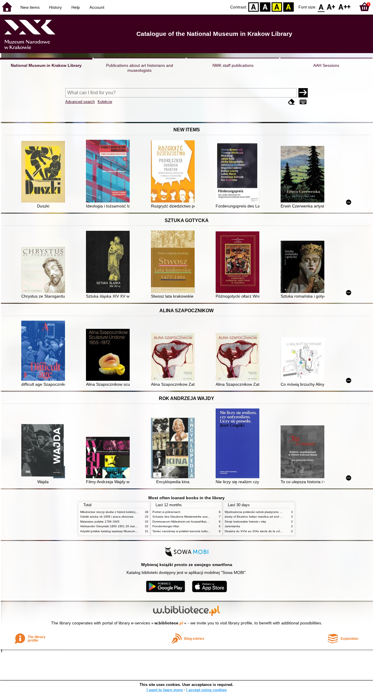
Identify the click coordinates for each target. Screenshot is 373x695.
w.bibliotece (168, 623)
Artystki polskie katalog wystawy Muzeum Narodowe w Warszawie (124, 531)
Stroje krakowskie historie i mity (245, 521)
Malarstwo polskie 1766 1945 (99, 521)
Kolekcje (105, 101)
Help (75, 7)
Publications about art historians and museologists (139, 68)
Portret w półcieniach (166, 512)
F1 (331, 6)
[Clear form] (291, 102)
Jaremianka (232, 526)
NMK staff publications (233, 65)
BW (265, 6)
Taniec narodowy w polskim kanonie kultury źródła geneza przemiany (198, 531)
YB (277, 6)
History (55, 7)
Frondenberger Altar (165, 526)
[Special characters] (303, 102)
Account (96, 7)
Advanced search (80, 101)
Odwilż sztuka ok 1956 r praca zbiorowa (106, 516)
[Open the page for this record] (44, 172)
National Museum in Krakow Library (46, 65)
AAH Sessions (326, 65)
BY (288, 6)
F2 (344, 6)
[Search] (303, 92)
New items (30, 7)
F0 (321, 6)
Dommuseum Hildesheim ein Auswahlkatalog (182, 521)
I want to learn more (165, 690)
